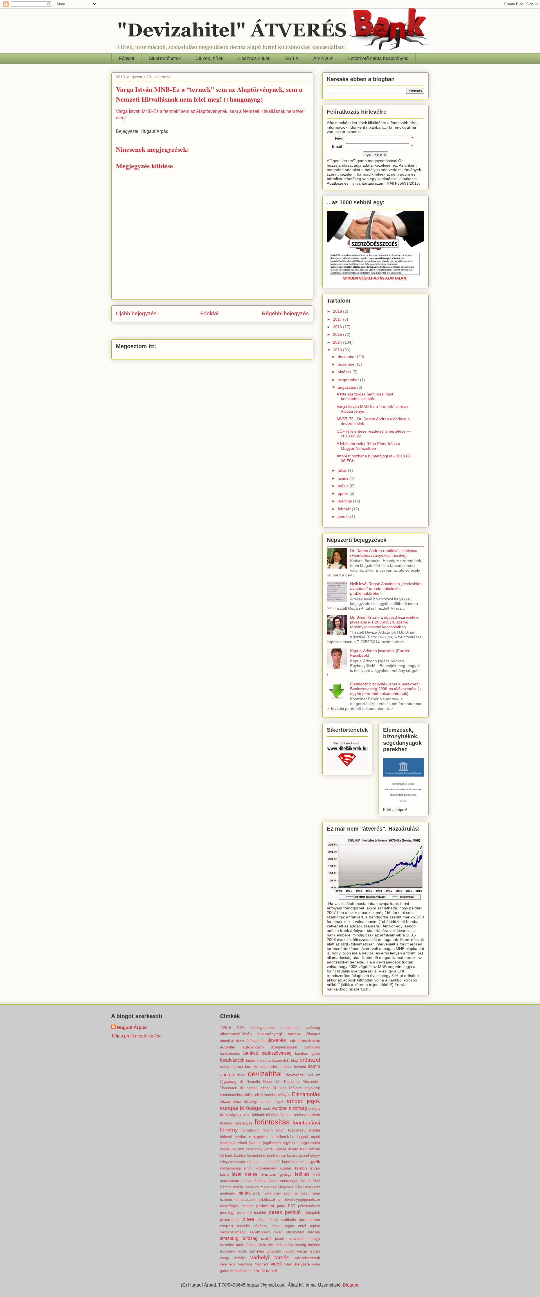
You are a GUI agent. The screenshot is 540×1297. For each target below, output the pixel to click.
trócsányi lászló (233, 1251)
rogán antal (295, 1226)
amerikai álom (232, 1041)
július (343, 470)
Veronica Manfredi (253, 1264)
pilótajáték (311, 1213)
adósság (313, 1028)
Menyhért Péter (290, 1187)
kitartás (240, 1155)
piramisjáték (230, 1220)
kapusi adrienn (232, 1149)
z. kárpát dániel (263, 1270)
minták (244, 1193)
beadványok (232, 1060)
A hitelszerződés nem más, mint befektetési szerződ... (365, 396)
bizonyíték (280, 1060)
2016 (338, 327)
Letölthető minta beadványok (378, 58)
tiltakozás (265, 1245)
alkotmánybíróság (236, 1034)
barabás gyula (307, 1053)
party (281, 1206)
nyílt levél (284, 1199)
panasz (247, 1206)
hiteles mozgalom (251, 1136)
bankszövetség (277, 1053)
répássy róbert (267, 1226)
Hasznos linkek (254, 58)
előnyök (284, 1095)
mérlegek (227, 1193)
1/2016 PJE (232, 1028)
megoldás (268, 1187)
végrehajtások (307, 1258)
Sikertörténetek (165, 58)
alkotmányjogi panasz (279, 1034)
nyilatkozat (266, 1199)
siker (278, 1232)
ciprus (225, 1067)
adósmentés (290, 1028)
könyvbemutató (232, 1162)
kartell (269, 1149)
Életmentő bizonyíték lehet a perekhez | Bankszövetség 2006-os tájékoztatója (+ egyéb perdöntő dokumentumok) (385, 689)
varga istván (308, 1251)
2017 (338, 319)
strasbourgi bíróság (303, 1232)
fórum (267, 1130)
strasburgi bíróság (239, 1238)
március (345, 501)
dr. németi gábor (254, 1088)
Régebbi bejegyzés (285, 313)
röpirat (315, 1226)
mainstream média (235, 1181)
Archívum (323, 58)
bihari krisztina (258, 1060)
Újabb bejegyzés (136, 313)
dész (241, 1075)
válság (289, 1251)
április (343, 493)
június (343, 478)
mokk (267, 1193)
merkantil (312, 1187)
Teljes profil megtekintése (136, 1036)
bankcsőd (312, 1047)
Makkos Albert (265, 1181)
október (345, 372)
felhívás (313, 1114)
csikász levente (293, 1067)
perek (275, 1212)
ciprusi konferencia (248, 1066)
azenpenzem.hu (284, 1047)
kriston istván (307, 1168)
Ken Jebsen (310, 1149)
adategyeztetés (262, 1028)
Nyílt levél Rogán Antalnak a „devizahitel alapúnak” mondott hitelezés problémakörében (385, 589)
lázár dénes (244, 1174)
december (347, 356)
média (238, 1187)
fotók (280, 1130)
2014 (338, 342)
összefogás (229, 1206)
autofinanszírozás (304, 1040)
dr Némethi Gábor (256, 1081)
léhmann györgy (276, 1174)
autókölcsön (253, 1047)
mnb (256, 1193)
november (347, 364)
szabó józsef (273, 1238)
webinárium (239, 1271)
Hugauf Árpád (132, 1027)
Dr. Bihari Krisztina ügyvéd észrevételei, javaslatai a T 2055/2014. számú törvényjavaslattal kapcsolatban (385, 622)
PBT (291, 1206)
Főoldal (126, 58)
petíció (293, 1212)
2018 (338, 311)
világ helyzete (297, 1264)
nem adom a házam (292, 1193)
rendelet (243, 1226)
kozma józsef (298, 1155)
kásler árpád (287, 1149)
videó (276, 1264)
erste (267, 1108)
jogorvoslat (310, 1143)
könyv (315, 1155)
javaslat (255, 1143)
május (344, 486)
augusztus (347, 387)
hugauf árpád (308, 1137)
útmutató (274, 1251)
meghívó (252, 1187)
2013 (338, 350)
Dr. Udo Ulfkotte (287, 1088)
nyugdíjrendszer (307, 1199)
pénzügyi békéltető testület (243, 1213)
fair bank (243, 1115)
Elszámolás (306, 1094)
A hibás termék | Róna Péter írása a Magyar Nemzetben (368, 446)
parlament (265, 1206)
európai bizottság (289, 1108)
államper (313, 1034)
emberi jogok (272, 1101)
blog (294, 1060)
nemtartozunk (244, 1199)
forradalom (250, 1130)
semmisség (259, 1232)
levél (316, 1174)
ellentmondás (266, 1095)
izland (242, 1143)
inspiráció (227, 1143)
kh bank (226, 1155)
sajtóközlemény (233, 1232)
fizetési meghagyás (236, 1123)
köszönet (254, 1162)
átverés (277, 1040)
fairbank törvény (265, 1115)
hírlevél (226, 1137)
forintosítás (272, 1122)
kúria (224, 1174)
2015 (338, 334)
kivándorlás (256, 1155)
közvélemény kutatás (273, 1168)
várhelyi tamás (270, 1257)
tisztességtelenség (290, 1245)
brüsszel (310, 1060)
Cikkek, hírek (209, 58)
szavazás (297, 1238)
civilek (272, 1067)
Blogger (350, 1285)
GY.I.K (292, 58)
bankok (250, 1053)
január (344, 516)
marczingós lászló (295, 1181)
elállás (248, 1095)
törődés (314, 1245)
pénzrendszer (309, 1206)
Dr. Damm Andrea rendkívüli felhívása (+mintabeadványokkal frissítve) (383, 553)
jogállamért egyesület (281, 1143)
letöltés (302, 1174)
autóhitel (227, 1047)
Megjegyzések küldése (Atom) (226, 330)
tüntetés (257, 1251)
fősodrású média (304, 1130)
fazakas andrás (292, 1115)
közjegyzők (310, 1161)
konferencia (276, 1155)
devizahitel (265, 1074)
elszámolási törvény (238, 1101)
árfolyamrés (256, 1041)
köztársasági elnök (236, 1168)
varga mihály (232, 1258)
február (345, 509)
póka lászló (268, 1220)
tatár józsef (245, 1245)
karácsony (254, 1149)
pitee (248, 1219)
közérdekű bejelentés (281, 1162)
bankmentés (230, 1053)
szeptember (349, 379)
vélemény (228, 1264)
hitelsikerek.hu (282, 1137)
